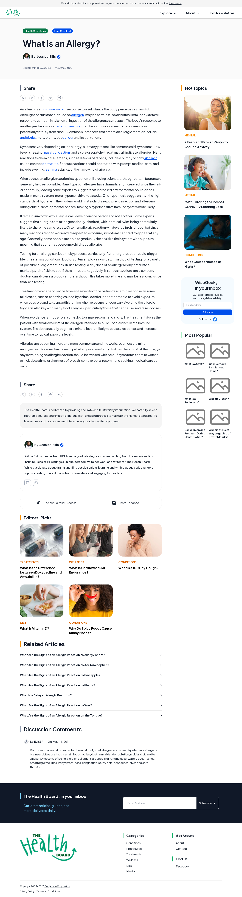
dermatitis (50, 164)
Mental (190, 135)
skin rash (150, 158)
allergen (77, 115)
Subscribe (207, 312)
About (180, 843)
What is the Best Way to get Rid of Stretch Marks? (220, 433)
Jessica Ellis (46, 56)
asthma (51, 169)
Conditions (127, 562)
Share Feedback (129, 503)
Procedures (134, 848)
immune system (54, 109)
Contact (181, 848)
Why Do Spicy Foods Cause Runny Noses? (90, 630)
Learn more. (175, 3)
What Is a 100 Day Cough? (138, 568)
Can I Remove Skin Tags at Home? (217, 367)
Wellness (76, 562)
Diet (23, 622)
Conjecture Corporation (57, 886)
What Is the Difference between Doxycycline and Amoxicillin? (41, 572)
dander (67, 137)
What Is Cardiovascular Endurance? (87, 570)
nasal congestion (57, 152)
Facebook (182, 866)
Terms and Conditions (48, 891)
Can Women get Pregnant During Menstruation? (194, 433)
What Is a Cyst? (194, 363)
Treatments (29, 562)
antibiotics (28, 137)
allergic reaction (69, 126)
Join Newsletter (221, 13)
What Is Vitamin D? (34, 628)
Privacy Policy (27, 891)
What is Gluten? (219, 398)
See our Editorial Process (60, 503)
